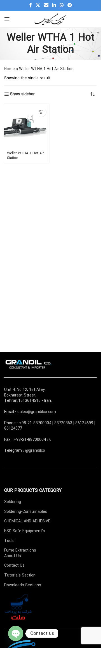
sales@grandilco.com (36, 412)
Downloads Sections (22, 585)
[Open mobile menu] (7, 19)
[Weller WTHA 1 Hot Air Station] (26, 126)
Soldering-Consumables (25, 512)
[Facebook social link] (30, 5)
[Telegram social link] (70, 5)
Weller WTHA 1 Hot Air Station (25, 156)
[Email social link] (46, 5)
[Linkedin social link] (54, 5)
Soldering (12, 502)
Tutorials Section (20, 575)
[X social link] (38, 5)
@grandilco (35, 451)
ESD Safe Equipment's (24, 531)
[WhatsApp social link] (62, 5)
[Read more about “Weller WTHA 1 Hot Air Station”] (41, 112)
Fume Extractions (20, 550)
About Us (12, 556)
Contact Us (14, 565)
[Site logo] (50, 19)
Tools (9, 541)
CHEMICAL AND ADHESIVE (27, 521)
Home (9, 69)
